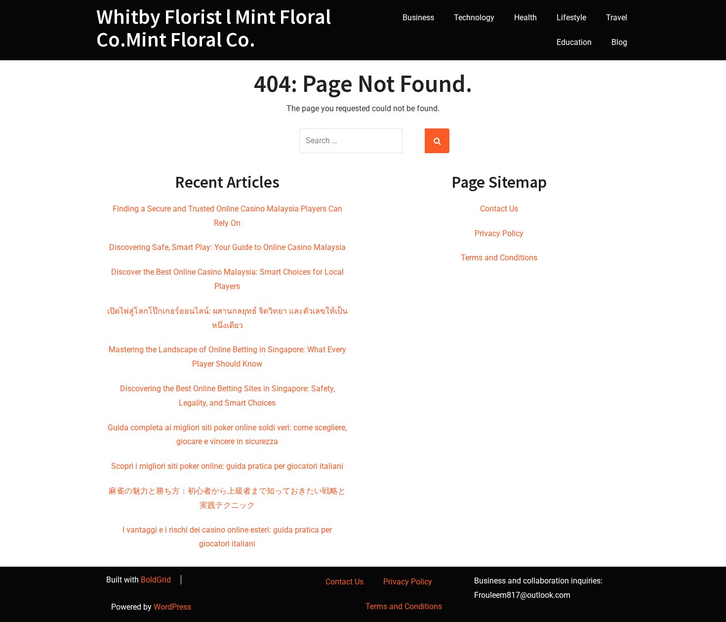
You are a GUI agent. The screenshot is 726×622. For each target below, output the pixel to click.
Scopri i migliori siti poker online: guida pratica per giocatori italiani (227, 466)
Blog (619, 42)
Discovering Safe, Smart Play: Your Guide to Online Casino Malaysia (227, 247)
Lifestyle (571, 17)
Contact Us (499, 208)
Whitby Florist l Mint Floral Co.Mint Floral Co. (213, 27)
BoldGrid (156, 579)
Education (574, 42)
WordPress (172, 607)
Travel (616, 17)
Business (418, 17)
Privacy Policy (499, 233)
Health (525, 17)
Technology (474, 17)
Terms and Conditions (499, 257)
